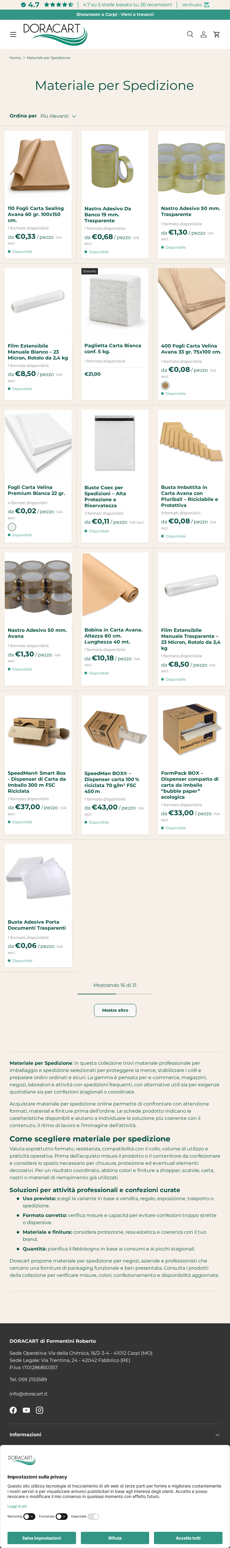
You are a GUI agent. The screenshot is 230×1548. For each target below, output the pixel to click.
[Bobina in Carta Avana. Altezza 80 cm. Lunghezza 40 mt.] (114, 585)
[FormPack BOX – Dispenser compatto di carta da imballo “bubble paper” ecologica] (191, 729)
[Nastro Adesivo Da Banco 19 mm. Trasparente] (115, 164)
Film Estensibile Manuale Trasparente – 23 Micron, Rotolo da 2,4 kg (190, 639)
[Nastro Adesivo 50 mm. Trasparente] (191, 164)
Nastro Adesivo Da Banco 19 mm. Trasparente (107, 214)
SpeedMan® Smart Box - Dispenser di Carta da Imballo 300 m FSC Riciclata (37, 782)
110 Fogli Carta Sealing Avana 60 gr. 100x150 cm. (36, 214)
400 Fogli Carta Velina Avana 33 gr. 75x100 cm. (191, 349)
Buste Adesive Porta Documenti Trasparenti (37, 925)
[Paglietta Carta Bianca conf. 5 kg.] (114, 301)
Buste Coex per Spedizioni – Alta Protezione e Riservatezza (105, 496)
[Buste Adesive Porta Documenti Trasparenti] (38, 877)
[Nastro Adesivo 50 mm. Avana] (38, 586)
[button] (216, 34)
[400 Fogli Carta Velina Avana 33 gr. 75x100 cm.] (191, 301)
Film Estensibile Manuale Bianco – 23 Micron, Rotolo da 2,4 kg (38, 352)
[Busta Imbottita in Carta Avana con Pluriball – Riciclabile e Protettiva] (191, 443)
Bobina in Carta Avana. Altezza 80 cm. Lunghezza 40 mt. (113, 636)
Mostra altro (115, 1010)
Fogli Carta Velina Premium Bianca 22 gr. (36, 490)
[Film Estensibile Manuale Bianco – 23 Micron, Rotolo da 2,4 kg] (38, 301)
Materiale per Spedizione (48, 57)
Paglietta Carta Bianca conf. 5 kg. (112, 348)
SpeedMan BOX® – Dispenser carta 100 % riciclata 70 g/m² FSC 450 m (111, 782)
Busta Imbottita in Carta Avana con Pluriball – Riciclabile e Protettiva (189, 496)
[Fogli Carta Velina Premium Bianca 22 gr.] (38, 443)
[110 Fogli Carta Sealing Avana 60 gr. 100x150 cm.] (38, 164)
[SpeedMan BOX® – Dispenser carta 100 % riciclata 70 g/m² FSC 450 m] (115, 729)
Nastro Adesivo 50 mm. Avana (37, 633)
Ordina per (23, 116)
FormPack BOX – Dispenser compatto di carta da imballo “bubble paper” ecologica (190, 785)
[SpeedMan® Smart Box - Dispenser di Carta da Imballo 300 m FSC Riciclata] (38, 729)
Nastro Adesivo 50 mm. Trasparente (190, 211)
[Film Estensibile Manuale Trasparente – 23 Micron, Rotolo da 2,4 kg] (191, 586)
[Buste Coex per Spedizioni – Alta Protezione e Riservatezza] (115, 443)
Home (15, 57)
